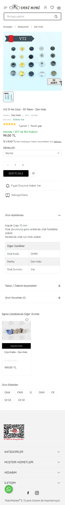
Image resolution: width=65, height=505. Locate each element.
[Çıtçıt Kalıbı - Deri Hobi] (16, 330)
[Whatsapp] (9, 489)
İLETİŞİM (10, 483)
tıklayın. (58, 141)
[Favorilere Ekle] (33, 173)
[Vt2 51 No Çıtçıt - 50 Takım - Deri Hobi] (32, 61)
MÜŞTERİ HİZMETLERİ (18, 462)
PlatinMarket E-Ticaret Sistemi (22, 500)
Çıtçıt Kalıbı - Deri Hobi (15, 352)
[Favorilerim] (52, 7)
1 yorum (23, 126)
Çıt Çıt (8, 399)
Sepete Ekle (16, 345)
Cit (52, 392)
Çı (31, 392)
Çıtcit (41, 392)
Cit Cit (21, 399)
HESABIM (10, 472)
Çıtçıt (7, 392)
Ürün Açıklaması (14, 215)
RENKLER (9, 147)
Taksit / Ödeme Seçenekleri (21, 285)
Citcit (20, 392)
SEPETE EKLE (16, 173)
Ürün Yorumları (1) (15, 297)
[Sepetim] (58, 7)
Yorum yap (36, 126)
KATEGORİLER (13, 452)
